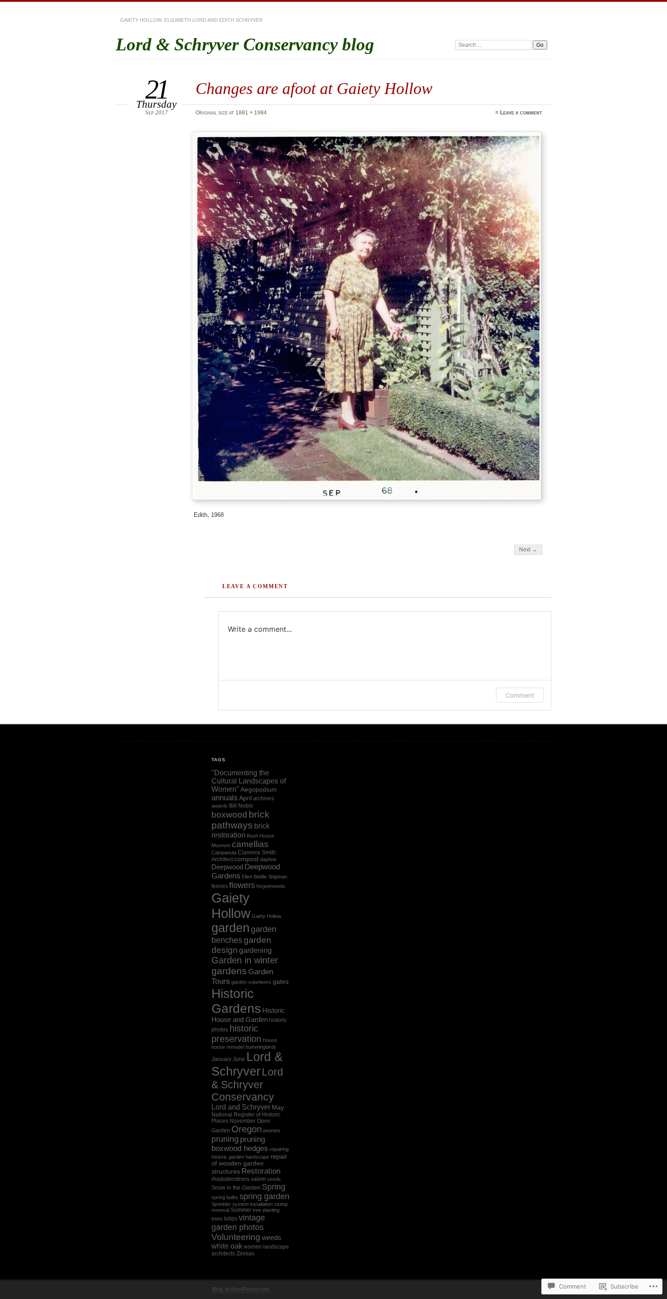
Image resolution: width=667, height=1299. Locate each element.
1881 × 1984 (251, 112)
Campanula (223, 852)
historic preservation (236, 1033)
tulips (230, 1218)
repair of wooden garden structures (249, 1164)
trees (217, 1218)
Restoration (260, 1171)
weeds (271, 1237)
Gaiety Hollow (230, 905)
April (245, 798)
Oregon (246, 1129)
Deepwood (227, 867)
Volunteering (235, 1237)
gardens (229, 971)
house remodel (227, 1047)
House (270, 1040)
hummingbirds (260, 1047)
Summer (241, 1210)
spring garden (264, 1196)
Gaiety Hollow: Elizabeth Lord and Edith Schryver (191, 20)
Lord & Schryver (247, 1064)
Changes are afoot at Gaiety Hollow (314, 88)
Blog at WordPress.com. (241, 1289)
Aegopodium (258, 789)
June (239, 1059)
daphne (268, 859)
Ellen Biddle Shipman (264, 876)
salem (258, 1179)
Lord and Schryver (240, 1107)
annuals (224, 797)
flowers (242, 885)
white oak (226, 1246)
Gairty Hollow (266, 916)
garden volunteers (251, 982)
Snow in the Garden (235, 1188)
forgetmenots (270, 886)
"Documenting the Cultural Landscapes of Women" (248, 781)
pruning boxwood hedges (239, 1144)
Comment (519, 695)
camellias (250, 844)
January (221, 1059)
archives (263, 798)
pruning (225, 1139)
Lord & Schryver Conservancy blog (245, 44)
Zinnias (245, 1253)
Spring (273, 1186)
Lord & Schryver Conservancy (247, 1084)
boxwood (229, 814)
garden (230, 928)
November (242, 1121)
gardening (255, 950)
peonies (271, 1130)
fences (219, 886)
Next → (528, 549)
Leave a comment (521, 112)
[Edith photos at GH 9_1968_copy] (368, 316)
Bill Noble (241, 806)
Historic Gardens (236, 1001)
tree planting (266, 1210)
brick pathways (240, 819)
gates (281, 981)
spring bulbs (224, 1197)
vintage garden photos (238, 1222)
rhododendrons (230, 1179)
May (278, 1107)
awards (219, 805)
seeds (274, 1179)
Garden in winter (244, 960)
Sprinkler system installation (242, 1204)
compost (246, 859)
